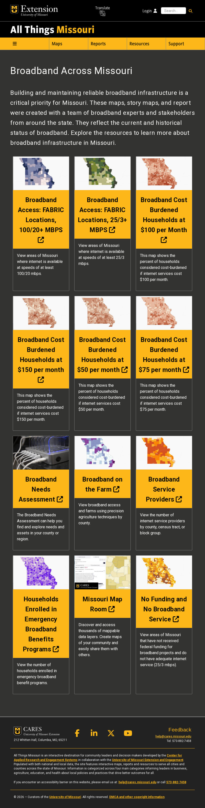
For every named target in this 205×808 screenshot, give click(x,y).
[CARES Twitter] (111, 734)
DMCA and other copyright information (136, 797)
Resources (139, 43)
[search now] (190, 10)
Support (176, 43)
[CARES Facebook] (77, 734)
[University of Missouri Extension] (34, 10)
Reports (98, 43)
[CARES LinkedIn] (94, 734)
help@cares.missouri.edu (173, 736)
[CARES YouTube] (128, 734)
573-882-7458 (176, 782)
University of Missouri (65, 797)
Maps (57, 43)
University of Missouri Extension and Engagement (147, 760)
